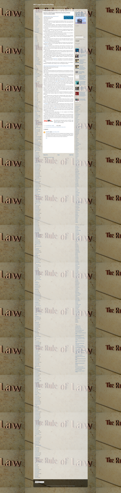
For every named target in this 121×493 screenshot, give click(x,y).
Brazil (36, 49)
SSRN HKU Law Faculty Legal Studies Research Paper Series (80, 351)
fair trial (36, 267)
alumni (36, 140)
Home (58, 155)
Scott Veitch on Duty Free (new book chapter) (82, 99)
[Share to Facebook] (59, 125)
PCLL (35, 104)
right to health (37, 422)
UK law (36, 123)
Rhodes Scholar (37, 111)
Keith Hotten (77, 284)
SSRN (35, 114)
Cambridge (36, 57)
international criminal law (38, 312)
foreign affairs (37, 278)
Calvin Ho (76, 243)
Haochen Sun (77, 148)
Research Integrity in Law (78, 331)
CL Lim (76, 242)
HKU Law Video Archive (78, 328)
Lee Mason (76, 288)
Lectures (36, 93)
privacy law (36, 392)
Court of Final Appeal (38, 64)
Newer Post (45, 155)
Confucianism (37, 63)
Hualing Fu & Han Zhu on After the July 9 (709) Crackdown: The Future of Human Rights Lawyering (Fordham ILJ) (82, 77)
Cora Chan (76, 122)
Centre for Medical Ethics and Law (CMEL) (80, 341)
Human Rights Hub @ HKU (78, 355)
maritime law (37, 360)
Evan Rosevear (77, 262)
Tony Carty (76, 315)
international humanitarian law (37, 317)
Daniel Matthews (77, 251)
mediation (36, 364)
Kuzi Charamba (77, 287)
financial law (36, 275)
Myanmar (36, 99)
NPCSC (36, 100)
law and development (38, 336)
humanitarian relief (37, 295)
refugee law (36, 409)
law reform (36, 350)
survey (36, 459)
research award (37, 28)
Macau (36, 97)
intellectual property (38, 305)
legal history (36, 355)
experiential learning (38, 262)
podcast (36, 26)
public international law (37, 405)
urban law (36, 474)
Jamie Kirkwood (77, 266)
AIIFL (35, 38)
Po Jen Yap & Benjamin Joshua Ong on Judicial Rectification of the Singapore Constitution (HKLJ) (82, 83)
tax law (36, 460)
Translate (41, 483)
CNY (35, 56)
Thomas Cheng (77, 207)
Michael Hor (77, 172)
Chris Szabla (77, 246)
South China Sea (37, 116)
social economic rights (38, 445)
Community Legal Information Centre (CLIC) (80, 361)
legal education (37, 354)
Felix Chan (76, 138)
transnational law (37, 469)
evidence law (36, 261)
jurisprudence (37, 329)
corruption (36, 206)
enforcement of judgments (37, 249)
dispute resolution (37, 234)
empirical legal (37, 241)
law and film (36, 341)
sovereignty (36, 450)
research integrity (37, 417)
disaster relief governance (37, 233)
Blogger (74, 485)
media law (36, 363)
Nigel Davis (76, 301)
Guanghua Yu (77, 145)
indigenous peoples (37, 298)
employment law (37, 242)
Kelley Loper (46, 42)
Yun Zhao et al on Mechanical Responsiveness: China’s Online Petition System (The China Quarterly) (82, 50)
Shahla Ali (76, 191)
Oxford (36, 103)
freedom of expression (38, 279)
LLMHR (36, 89)
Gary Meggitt (77, 142)
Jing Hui (76, 157)
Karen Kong (76, 281)
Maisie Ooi (76, 291)
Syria (35, 119)
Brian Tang (76, 121)
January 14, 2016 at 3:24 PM (55, 131)
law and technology (37, 346)
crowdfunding (37, 215)
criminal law (36, 211)
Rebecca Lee (77, 184)
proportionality (37, 400)
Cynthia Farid (77, 249)
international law (37, 318)
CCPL (35, 52)
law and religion (37, 345)
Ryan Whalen (77, 185)
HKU (35, 72)
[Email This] (56, 125)
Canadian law (37, 59)
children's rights (37, 166)
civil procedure (37, 173)
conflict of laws (37, 191)
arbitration (36, 147)
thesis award (36, 32)
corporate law (37, 205)
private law (36, 396)
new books (36, 25)
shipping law (36, 441)
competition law (37, 186)
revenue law (36, 419)
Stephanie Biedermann (78, 202)
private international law (38, 394)
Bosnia (36, 48)
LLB (35, 87)
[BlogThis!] (57, 125)
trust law (36, 472)
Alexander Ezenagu (78, 230)
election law (36, 239)
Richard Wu (76, 308)
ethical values (37, 258)
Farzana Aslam (77, 264)
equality (36, 253)
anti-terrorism (37, 146)
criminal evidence (37, 209)
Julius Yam (76, 278)
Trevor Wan (76, 208)
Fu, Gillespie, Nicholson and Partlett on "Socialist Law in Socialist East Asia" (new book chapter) (82, 61)
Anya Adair (76, 117)
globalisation (37, 287)
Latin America (37, 92)
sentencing (36, 433)
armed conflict (37, 148)
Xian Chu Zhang (77, 318)
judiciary (36, 328)
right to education (37, 421)
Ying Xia (76, 219)
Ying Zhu (76, 221)
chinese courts (37, 168)
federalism (36, 270)
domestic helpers (37, 235)
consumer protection (38, 196)
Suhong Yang (77, 203)
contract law (36, 200)
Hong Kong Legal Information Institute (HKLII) (80, 359)
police (36, 388)
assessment (36, 152)
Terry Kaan (76, 314)
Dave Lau (76, 253)
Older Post (71, 155)
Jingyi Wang (76, 273)
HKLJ (35, 70)
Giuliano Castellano (78, 144)
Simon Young (77, 198)
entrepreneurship (37, 250)
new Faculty (36, 24)
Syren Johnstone (77, 204)
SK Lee (76, 187)
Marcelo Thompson (78, 293)
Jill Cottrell (76, 272)
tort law (36, 464)
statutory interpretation (37, 457)
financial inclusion (37, 274)
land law (36, 333)
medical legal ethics (37, 366)
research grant (37, 29)
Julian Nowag (77, 160)
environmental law (37, 252)
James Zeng (77, 153)
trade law (36, 466)
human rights (37, 292)
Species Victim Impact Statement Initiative (80, 371)
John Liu (76, 158)
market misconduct (37, 362)
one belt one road (37, 380)
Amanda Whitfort (77, 114)
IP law (36, 78)
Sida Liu (76, 196)
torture (36, 465)
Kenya (36, 84)
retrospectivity (37, 418)
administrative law (37, 139)
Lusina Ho (76, 168)
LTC (35, 91)
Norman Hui (77, 176)
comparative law (37, 185)
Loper (57, 81)
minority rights (37, 369)
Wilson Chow (77, 215)
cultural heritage (37, 218)
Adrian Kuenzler (77, 106)
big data (36, 159)
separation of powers (38, 434)
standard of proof (37, 454)
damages (36, 221)
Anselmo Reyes (77, 238)
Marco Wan (76, 169)
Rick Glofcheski (77, 310)
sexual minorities (37, 438)
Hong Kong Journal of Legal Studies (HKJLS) (80, 353)
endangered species (37, 243)
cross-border (36, 214)
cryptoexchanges (37, 217)
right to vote (36, 426)
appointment (37, 16)
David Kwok (77, 127)
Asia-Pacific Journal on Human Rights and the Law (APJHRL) (80, 347)
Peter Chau (76, 180)
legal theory (36, 358)
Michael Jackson (77, 173)
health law (36, 291)
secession (36, 429)
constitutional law (37, 194)
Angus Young (77, 115)
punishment (36, 407)
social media (36, 447)
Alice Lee (76, 111)
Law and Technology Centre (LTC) (79, 337)
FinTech (36, 69)
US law (36, 126)
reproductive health (37, 411)
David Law (76, 254)
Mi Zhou (76, 296)
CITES (36, 53)
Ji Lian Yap (76, 269)
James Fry (76, 152)
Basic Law (36, 46)
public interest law (37, 402)
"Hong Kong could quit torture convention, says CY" (51, 16)
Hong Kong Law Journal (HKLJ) (79, 345)
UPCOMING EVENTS (78, 326)
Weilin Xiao (76, 212)
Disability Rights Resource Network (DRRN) (80, 357)
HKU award (36, 73)
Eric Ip (76, 137)
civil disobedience (37, 170)
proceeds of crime (37, 397)
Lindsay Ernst (77, 289)
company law (37, 183)
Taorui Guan (77, 206)
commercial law (37, 181)
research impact (37, 30)
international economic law (38, 314)
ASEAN (36, 41)
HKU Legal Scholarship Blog (43, 4)
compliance (36, 187)
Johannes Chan (77, 274)
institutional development (37, 303)
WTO (35, 135)
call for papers (37, 164)
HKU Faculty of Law (78, 327)
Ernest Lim (76, 260)
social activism (37, 442)
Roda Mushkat (77, 311)
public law (36, 406)
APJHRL (36, 40)
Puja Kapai (46, 45)
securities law (37, 430)
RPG (35, 14)
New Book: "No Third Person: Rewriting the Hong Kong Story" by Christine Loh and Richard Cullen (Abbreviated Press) (80, 94)
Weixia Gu (76, 214)
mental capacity (37, 368)
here (56, 122)
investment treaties (37, 319)
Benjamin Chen (77, 119)
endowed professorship (38, 246)
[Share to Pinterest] (60, 125)
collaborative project (38, 178)
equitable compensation (37, 255)
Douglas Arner (77, 130)
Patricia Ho (76, 179)
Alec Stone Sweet (77, 108)
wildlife (36, 476)
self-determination (37, 432)
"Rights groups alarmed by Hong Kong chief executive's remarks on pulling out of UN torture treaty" (58, 65)
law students (37, 351)
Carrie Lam (36, 60)
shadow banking (37, 439)
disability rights (37, 230)
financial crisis (37, 272)
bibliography (36, 157)
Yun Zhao (76, 222)
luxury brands (37, 359)
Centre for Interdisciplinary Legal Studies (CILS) (79, 344)
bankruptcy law (37, 156)
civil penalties (37, 172)
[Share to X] (58, 125)
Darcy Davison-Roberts (78, 126)
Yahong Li (76, 218)
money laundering (37, 371)
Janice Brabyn (77, 268)
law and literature (37, 342)
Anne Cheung (77, 237)
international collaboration (37, 310)
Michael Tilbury (77, 299)
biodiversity (36, 160)
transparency (36, 470)
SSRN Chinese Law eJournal (79, 349)
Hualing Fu (76, 149)
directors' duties (37, 229)
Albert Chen (77, 107)
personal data (37, 385)
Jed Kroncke (77, 154)
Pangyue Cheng (77, 177)
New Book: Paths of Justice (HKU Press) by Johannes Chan (82, 88)
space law (36, 451)
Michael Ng (76, 175)
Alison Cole (76, 231)
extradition (36, 264)
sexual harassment (37, 437)
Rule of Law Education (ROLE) (79, 366)
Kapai (55, 107)
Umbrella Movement (38, 127)
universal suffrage (37, 473)
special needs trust (37, 452)
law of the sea (37, 348)
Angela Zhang (77, 233)
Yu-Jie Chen (76, 322)
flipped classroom (37, 276)
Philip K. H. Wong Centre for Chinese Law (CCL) (80, 339)
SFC (35, 112)
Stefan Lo (76, 199)
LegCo (36, 95)
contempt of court (37, 198)
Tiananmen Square (37, 122)
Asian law (36, 44)
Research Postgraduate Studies (79, 330)
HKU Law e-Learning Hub (78, 369)
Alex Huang (76, 110)
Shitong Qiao (77, 195)
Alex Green (76, 226)
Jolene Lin (76, 277)
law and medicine (37, 343)
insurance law (37, 304)
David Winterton (77, 129)
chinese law (36, 169)
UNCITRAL (36, 124)
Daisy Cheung (77, 250)
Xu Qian (76, 319)
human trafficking (37, 294)
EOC (35, 66)
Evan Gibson (77, 261)
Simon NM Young (48, 131)
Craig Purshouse (77, 123)
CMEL (35, 55)
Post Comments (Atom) (50, 157)
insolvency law (37, 300)
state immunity (37, 455)
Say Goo (76, 188)
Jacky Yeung (77, 150)
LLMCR (36, 88)
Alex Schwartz (77, 227)
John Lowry (76, 276)
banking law (36, 155)
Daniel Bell (76, 125)
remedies (36, 410)
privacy (36, 391)
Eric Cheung (76, 258)
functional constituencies (37, 284)
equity (36, 257)
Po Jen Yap (76, 181)
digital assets (37, 228)
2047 (35, 36)
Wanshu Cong (77, 316)
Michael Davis (55, 58)
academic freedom (37, 136)
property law (36, 398)
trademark (36, 468)
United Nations (37, 129)
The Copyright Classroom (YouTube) (80, 368)
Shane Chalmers (77, 192)
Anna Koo (76, 235)
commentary (36, 20)
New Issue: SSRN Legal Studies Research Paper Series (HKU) (81, 72)
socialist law (36, 448)
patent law (36, 384)
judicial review (37, 327)
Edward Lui (76, 134)
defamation (36, 222)
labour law (36, 332)
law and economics (37, 338)
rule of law (36, 428)
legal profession (37, 356)
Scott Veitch (77, 189)
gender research (37, 286)
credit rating (36, 207)
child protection (37, 165)
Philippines (36, 105)
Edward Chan (77, 133)
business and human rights (37, 162)
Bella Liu (76, 118)
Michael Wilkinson (77, 300)
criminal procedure (37, 213)
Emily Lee (76, 135)
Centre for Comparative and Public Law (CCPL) (80, 333)
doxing (36, 238)
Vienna (36, 132)
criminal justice (37, 210)
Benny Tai (76, 241)
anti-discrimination (37, 143)
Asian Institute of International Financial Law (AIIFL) (79, 336)
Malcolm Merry (77, 292)
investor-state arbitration (37, 322)
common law (37, 182)
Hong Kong (36, 76)
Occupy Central (37, 101)
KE (35, 13)
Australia (36, 45)
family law (36, 268)
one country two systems (37, 382)
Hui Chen (76, 265)
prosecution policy (37, 401)
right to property (37, 425)
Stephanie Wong (77, 312)
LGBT (35, 85)
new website (36, 376)
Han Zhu (76, 146)
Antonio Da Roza (77, 239)
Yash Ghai (76, 320)
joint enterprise (37, 324)
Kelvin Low (76, 164)
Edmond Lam (77, 131)
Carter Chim (77, 245)
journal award (37, 21)
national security (37, 22)
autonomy (36, 153)
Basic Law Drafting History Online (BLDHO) (79, 364)
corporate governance (38, 202)
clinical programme (37, 18)
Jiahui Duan (76, 156)
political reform (37, 389)
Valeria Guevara (77, 210)
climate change (37, 174)
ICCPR (35, 77)
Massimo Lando (77, 295)
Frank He (76, 141)
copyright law (37, 201)
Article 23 (36, 42)
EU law (36, 68)
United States (37, 131)
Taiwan (36, 120)
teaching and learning (38, 461)
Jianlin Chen (77, 270)
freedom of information (36, 282)
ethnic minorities (37, 259)
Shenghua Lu (77, 194)
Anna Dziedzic (77, 234)
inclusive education (37, 296)
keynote (36, 331)
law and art (36, 335)
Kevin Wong (76, 165)
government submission (36, 289)
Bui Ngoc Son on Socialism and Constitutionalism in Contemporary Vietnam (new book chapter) (82, 67)
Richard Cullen (77, 307)
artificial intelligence (38, 150)
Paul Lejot (76, 303)
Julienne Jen (77, 161)
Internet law (36, 81)
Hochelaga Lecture (37, 74)
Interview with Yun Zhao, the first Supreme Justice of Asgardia (82, 55)
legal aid (36, 352)
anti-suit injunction (37, 144)
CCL (35, 51)
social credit (36, 443)
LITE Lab (76, 365)
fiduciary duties (37, 271)
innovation (36, 299)
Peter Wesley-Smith (78, 304)
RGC (35, 107)
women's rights (37, 477)
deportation (36, 226)
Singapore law (37, 115)
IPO (35, 80)
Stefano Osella (77, 200)
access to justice (37, 137)
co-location (36, 177)
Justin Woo (76, 280)
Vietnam (36, 133)
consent (36, 192)
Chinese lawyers (37, 61)
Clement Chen (77, 247)
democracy (36, 225)
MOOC (36, 96)
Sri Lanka (36, 118)
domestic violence (37, 237)
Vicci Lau (76, 211)
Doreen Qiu (76, 257)
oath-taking (36, 379)
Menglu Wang (77, 171)
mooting (36, 372)
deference (36, 224)
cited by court (37, 17)
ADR (35, 37)
